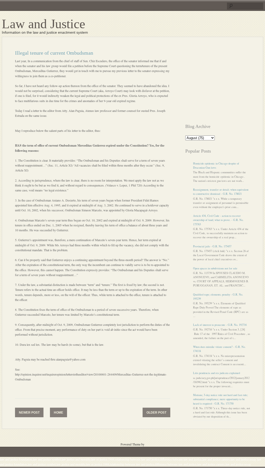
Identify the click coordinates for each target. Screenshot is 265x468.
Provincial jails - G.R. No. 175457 (212, 246)
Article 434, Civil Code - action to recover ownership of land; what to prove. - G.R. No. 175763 (218, 220)
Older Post (156, 412)
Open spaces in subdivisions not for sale (215, 268)
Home (58, 412)
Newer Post (29, 412)
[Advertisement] (225, 82)
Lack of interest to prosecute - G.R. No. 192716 (220, 325)
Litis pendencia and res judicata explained (216, 373)
